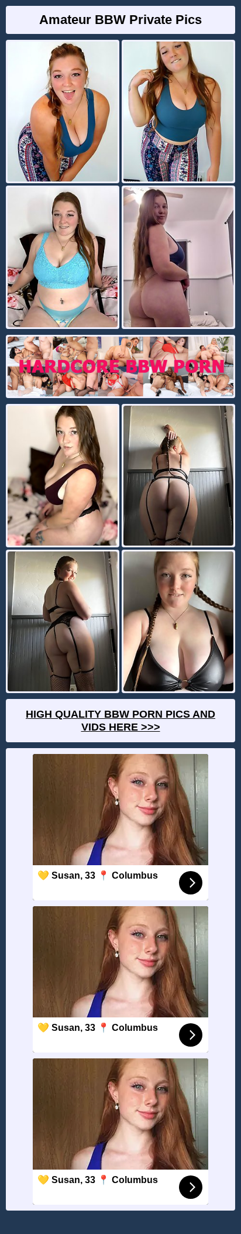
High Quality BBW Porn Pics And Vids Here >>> (120, 720)
